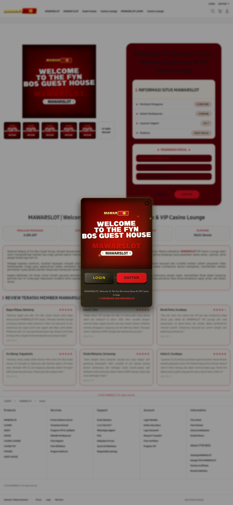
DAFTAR (131, 278)
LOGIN (99, 278)
